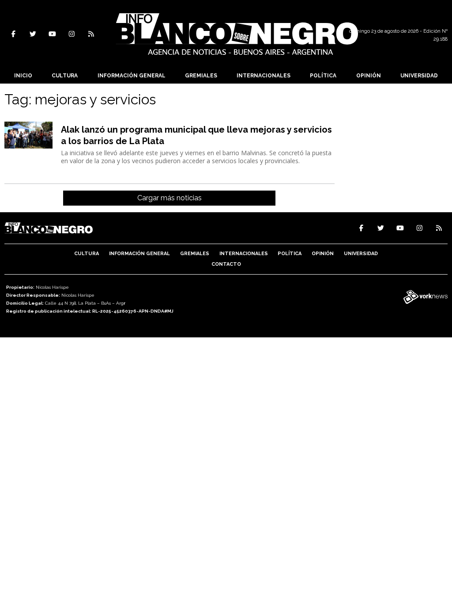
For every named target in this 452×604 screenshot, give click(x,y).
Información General (132, 76)
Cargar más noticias (169, 198)
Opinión (368, 76)
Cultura (65, 76)
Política (323, 76)
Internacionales (263, 76)
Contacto (226, 264)
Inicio (23, 76)
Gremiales (201, 76)
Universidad (419, 76)
